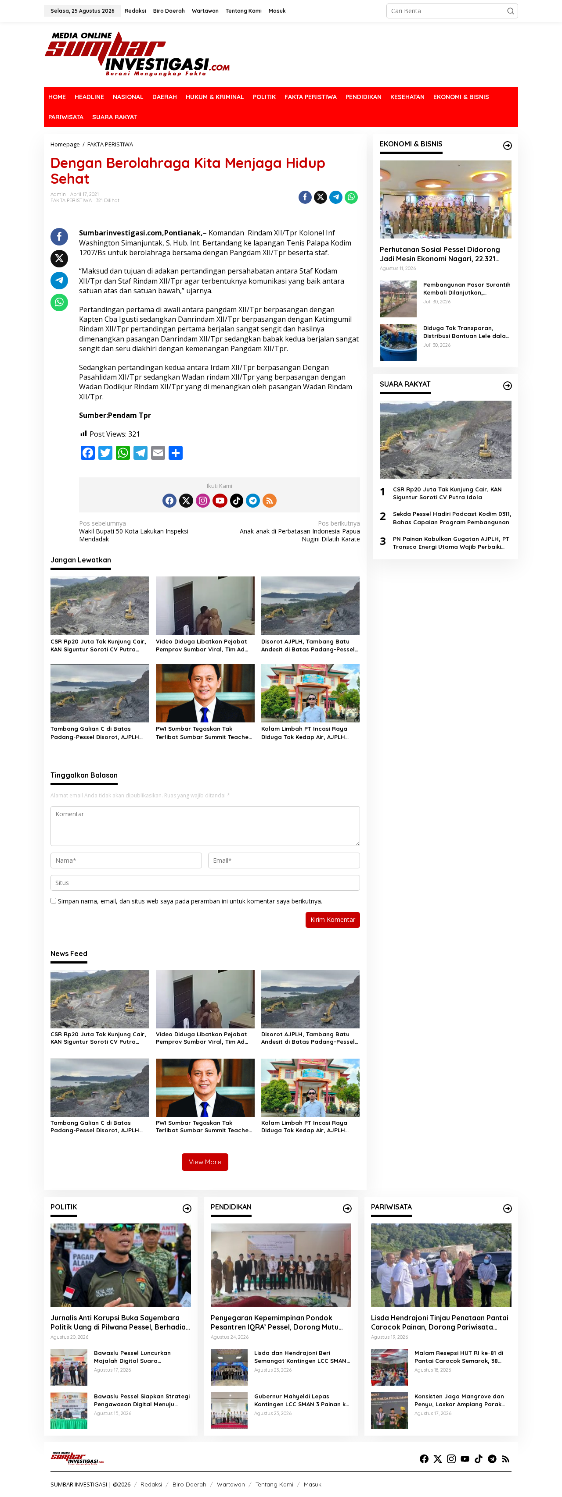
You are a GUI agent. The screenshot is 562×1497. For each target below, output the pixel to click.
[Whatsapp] (351, 197)
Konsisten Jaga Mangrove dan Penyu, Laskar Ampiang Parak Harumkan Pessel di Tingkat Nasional (459, 1400)
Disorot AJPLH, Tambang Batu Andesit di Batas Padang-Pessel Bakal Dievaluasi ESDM (308, 645)
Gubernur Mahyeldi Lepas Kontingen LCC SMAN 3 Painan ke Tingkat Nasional (301, 1400)
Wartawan (231, 1484)
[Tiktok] (236, 501)
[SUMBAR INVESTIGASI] (137, 54)
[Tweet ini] (320, 197)
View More (205, 1162)
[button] (510, 11)
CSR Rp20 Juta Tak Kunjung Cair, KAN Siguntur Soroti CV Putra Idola (98, 645)
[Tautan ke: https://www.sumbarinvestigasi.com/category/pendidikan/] (347, 1208)
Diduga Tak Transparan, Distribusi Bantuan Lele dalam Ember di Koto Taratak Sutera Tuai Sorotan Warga (467, 332)
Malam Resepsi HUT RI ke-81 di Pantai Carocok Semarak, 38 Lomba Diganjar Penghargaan (458, 1357)
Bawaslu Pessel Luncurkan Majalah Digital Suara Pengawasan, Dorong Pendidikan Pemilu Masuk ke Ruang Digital (142, 1357)
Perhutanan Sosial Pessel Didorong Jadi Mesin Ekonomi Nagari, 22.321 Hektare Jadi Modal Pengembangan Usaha (441, 254)
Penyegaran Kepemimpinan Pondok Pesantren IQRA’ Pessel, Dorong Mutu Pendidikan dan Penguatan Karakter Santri (275, 1322)
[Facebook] (169, 501)
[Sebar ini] (305, 197)
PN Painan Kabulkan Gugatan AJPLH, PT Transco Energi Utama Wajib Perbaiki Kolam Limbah (451, 543)
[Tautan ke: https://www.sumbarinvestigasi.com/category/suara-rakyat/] (507, 385)
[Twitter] (186, 501)
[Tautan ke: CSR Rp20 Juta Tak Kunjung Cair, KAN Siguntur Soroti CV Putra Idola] (446, 440)
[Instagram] (203, 501)
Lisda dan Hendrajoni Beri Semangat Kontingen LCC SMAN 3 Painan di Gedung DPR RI (302, 1357)
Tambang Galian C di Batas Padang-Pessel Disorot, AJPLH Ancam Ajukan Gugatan (94, 732)
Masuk (312, 1484)
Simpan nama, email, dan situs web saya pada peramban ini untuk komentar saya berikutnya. (190, 901)
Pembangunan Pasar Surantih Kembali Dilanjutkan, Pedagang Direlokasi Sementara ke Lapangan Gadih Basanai (467, 288)
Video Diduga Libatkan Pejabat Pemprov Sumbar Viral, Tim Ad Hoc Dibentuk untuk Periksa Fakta (205, 645)
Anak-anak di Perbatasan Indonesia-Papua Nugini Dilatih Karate (300, 531)
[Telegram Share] (335, 197)
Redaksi (151, 1484)
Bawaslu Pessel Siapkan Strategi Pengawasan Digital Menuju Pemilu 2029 (142, 1400)
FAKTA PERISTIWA (71, 200)
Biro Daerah (189, 1484)
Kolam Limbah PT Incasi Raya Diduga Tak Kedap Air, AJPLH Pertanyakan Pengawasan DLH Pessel (306, 732)
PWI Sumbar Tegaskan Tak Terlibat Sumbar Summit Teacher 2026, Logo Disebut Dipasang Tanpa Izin (203, 732)
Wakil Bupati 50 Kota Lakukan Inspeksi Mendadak (133, 531)
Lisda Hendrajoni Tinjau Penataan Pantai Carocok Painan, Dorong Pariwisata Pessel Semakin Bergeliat (439, 1322)
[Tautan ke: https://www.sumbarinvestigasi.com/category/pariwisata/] (507, 1208)
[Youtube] (220, 501)
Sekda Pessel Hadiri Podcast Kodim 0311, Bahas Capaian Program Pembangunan (452, 518)
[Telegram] (253, 501)
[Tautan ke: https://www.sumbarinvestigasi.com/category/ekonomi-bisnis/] (507, 145)
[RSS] (270, 501)
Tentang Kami (274, 1484)
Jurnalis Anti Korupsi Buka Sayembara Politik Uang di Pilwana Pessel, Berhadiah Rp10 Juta (120, 1322)
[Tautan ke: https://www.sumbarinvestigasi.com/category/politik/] (187, 1208)
